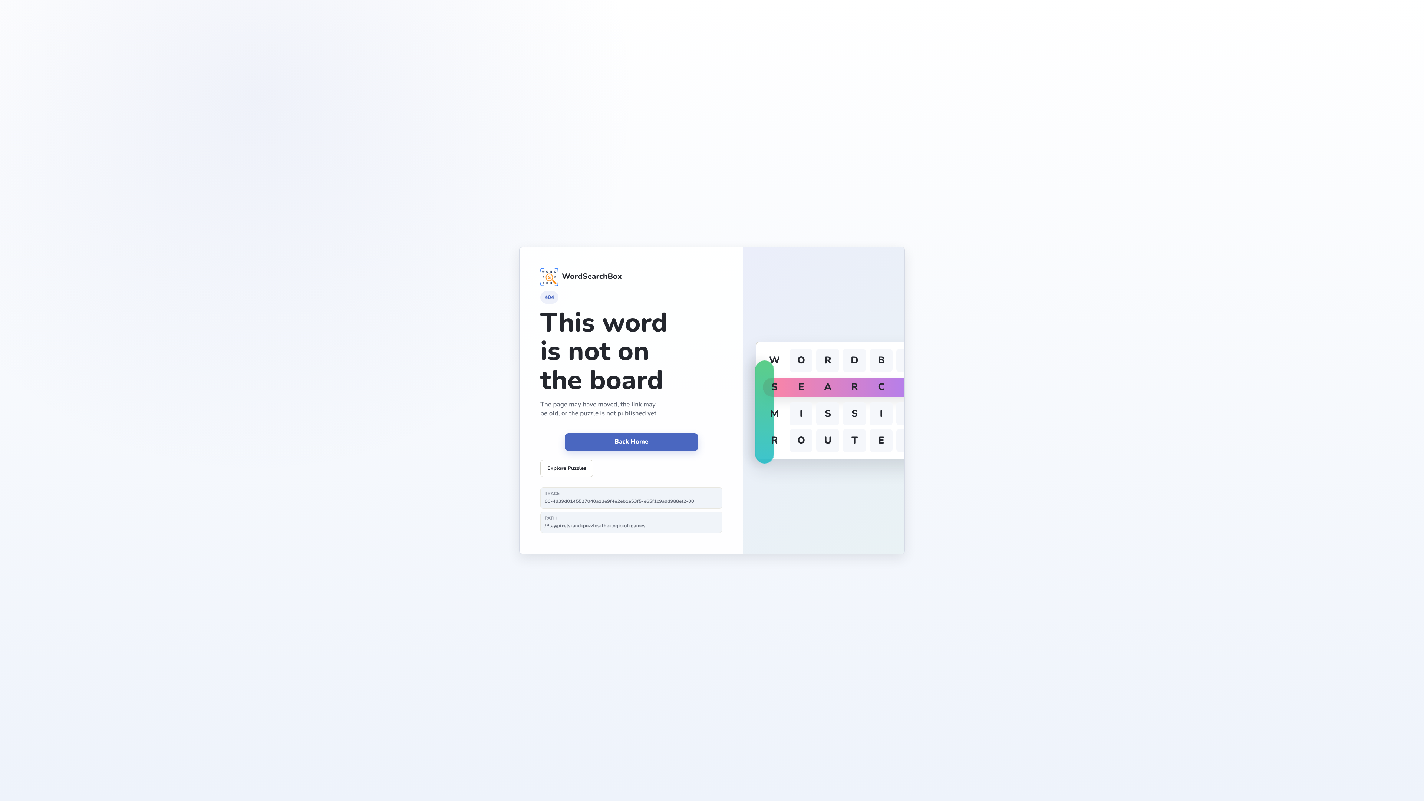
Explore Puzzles (566, 468)
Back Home (631, 442)
